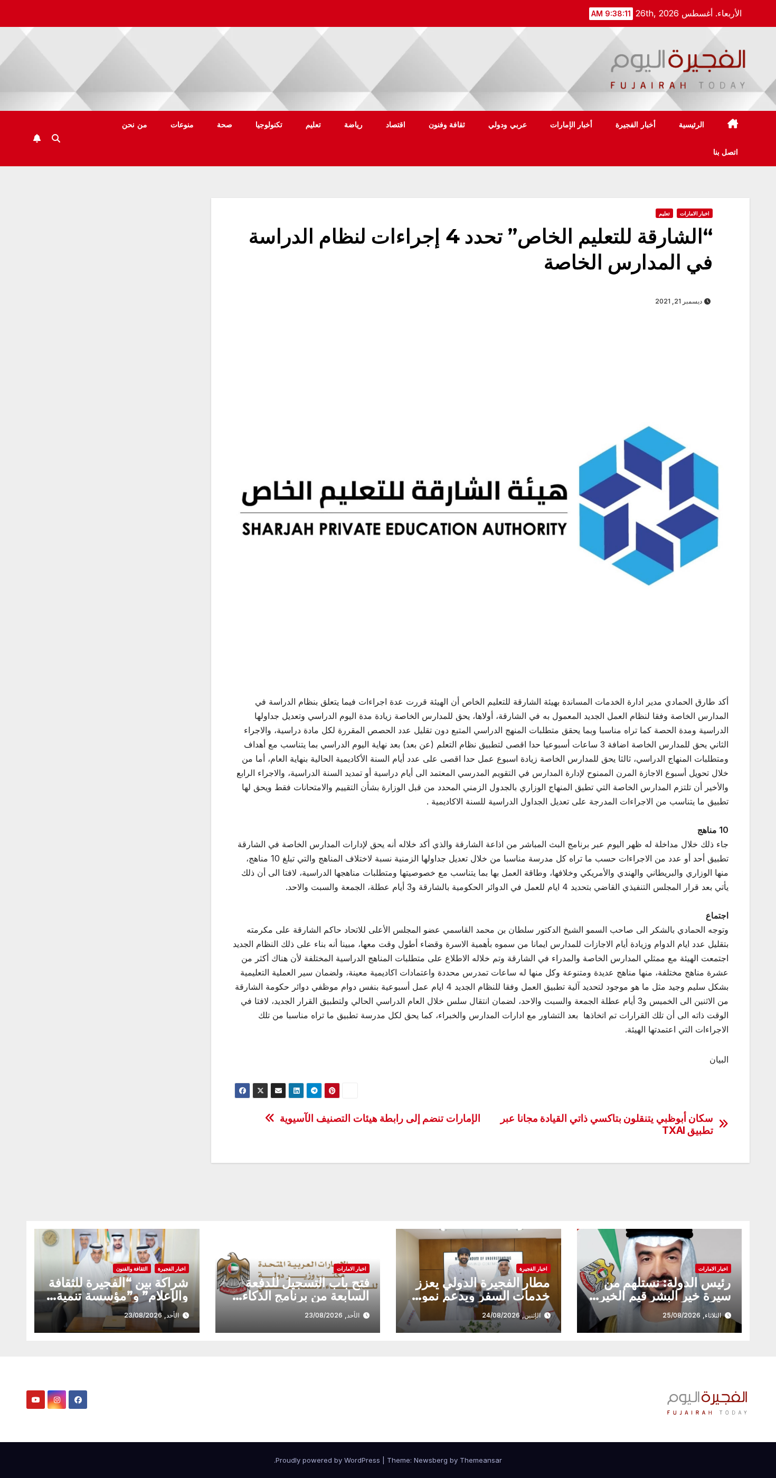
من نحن (134, 124)
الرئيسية (691, 124)
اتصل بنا (726, 152)
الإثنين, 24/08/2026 (511, 1315)
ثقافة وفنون (447, 124)
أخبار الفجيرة (636, 124)
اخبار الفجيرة (533, 1268)
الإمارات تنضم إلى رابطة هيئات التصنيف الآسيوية (380, 1118)
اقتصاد (395, 124)
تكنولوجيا (268, 124)
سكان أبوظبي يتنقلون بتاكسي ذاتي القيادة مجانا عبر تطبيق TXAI (606, 1124)
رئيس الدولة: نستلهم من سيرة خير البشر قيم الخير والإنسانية (665, 1295)
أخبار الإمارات (571, 124)
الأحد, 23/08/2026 (332, 1315)
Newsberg (431, 1460)
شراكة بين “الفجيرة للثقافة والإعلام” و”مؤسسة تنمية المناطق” (118, 1295)
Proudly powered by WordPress (329, 1460)
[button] (56, 138)
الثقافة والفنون (132, 1268)
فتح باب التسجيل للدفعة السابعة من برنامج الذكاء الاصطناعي (306, 1295)
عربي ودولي (507, 124)
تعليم (313, 124)
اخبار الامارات (694, 213)
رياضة (353, 124)
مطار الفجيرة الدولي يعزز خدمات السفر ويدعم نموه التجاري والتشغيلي (482, 1295)
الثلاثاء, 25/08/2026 (692, 1315)
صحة (224, 124)
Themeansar (481, 1460)
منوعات (182, 124)
